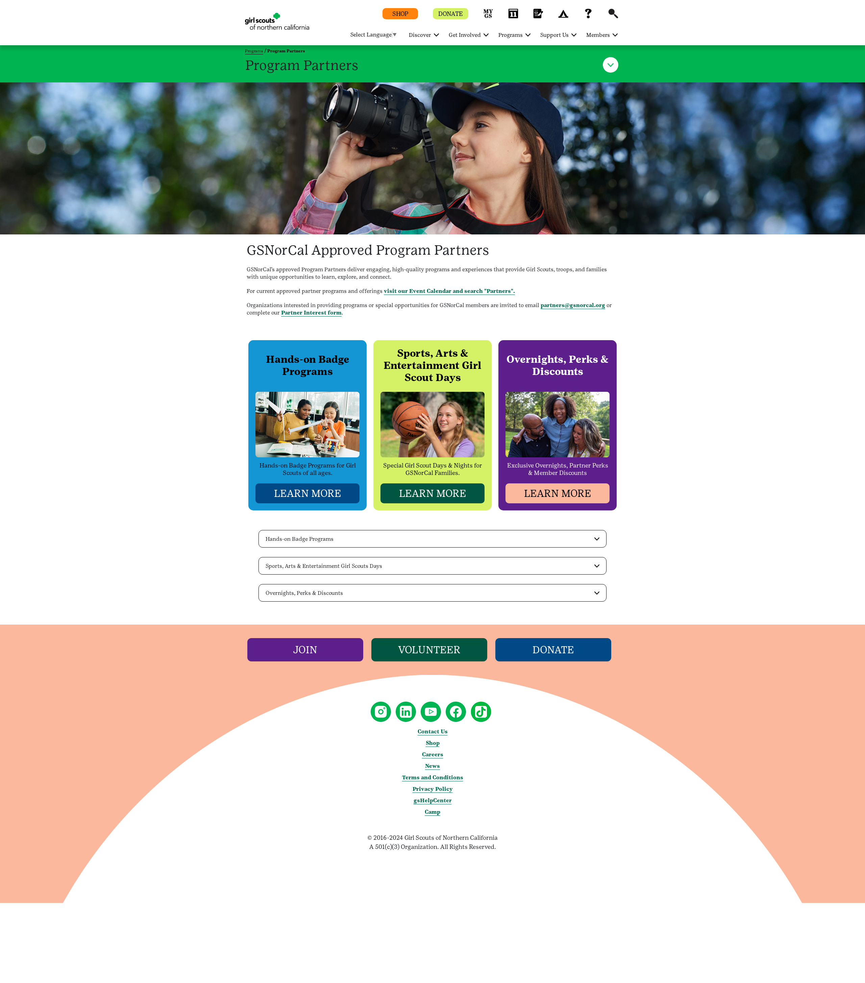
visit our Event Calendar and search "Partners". (449, 291)
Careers (432, 754)
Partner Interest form (311, 312)
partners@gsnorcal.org (573, 305)
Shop (433, 743)
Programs (254, 51)
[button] (488, 17)
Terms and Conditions (432, 777)
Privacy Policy (433, 789)
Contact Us (433, 731)
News (432, 766)
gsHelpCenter (433, 800)
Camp (432, 812)
